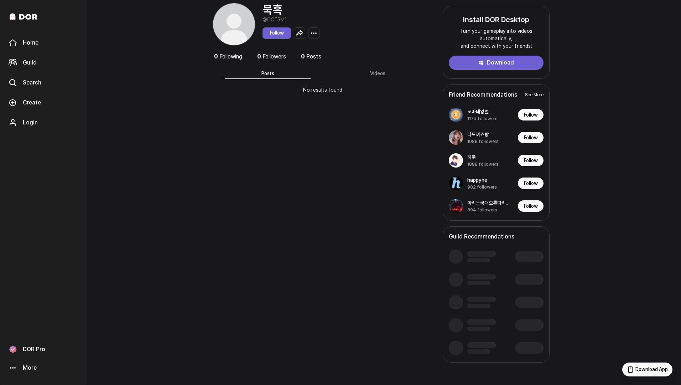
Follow (277, 33)
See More (534, 94)
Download (500, 62)
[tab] (267, 73)
